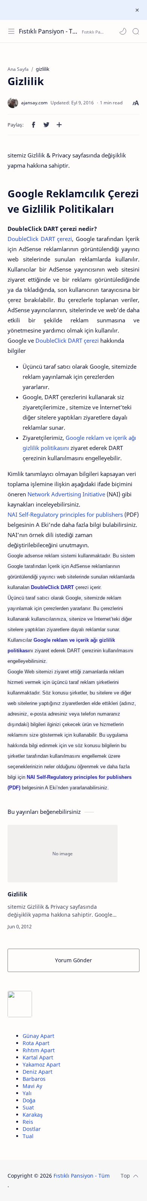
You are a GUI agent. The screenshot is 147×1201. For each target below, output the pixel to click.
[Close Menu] (137, 10)
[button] (123, 31)
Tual (28, 1136)
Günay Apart (38, 1035)
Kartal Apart (38, 1057)
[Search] (135, 31)
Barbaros (34, 1078)
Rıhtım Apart (39, 1050)
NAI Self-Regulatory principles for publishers (65, 514)
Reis (28, 1121)
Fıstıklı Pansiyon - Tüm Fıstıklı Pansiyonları (49, 31)
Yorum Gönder (73, 960)
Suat (28, 1107)
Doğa (29, 1100)
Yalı (27, 1093)
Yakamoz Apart (41, 1064)
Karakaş (33, 1114)
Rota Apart (36, 1043)
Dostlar (32, 1128)
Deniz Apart (37, 1071)
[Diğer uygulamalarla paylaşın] (59, 124)
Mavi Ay (32, 1086)
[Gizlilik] (63, 853)
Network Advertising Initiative (66, 494)
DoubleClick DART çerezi (40, 239)
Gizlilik (17, 894)
